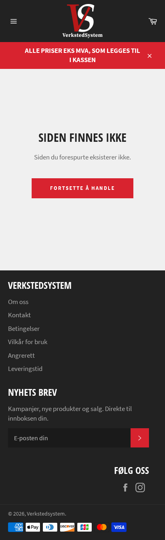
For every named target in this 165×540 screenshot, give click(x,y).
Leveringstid (25, 368)
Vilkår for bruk (27, 341)
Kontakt (19, 314)
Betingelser (24, 328)
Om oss (18, 301)
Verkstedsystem (46, 513)
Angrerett (21, 355)
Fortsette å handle (82, 188)
